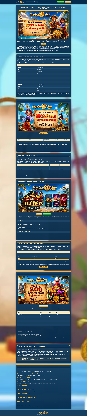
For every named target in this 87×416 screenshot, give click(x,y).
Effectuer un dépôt (43, 306)
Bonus (35, 1)
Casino (32, 1)
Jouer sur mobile (43, 266)
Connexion (68, 1)
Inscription (60, 1)
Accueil (28, 1)
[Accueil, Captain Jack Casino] (20, 2)
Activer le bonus (43, 133)
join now (43, 43)
